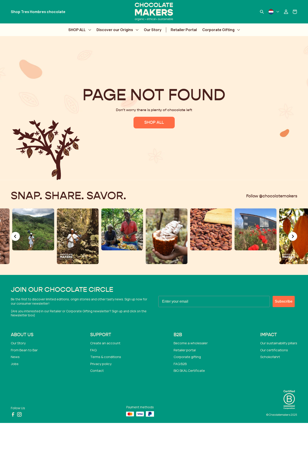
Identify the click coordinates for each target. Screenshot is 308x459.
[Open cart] (295, 11)
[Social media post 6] (165, 236)
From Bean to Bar (24, 350)
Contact (97, 370)
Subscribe (283, 301)
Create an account (105, 343)
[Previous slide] (15, 236)
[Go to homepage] (154, 12)
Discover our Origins (115, 29)
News (15, 356)
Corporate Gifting (218, 29)
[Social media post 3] (32, 229)
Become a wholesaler (191, 343)
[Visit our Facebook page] (13, 414)
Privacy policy (101, 363)
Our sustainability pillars (278, 343)
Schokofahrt (270, 356)
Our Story (152, 29)
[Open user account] (286, 11)
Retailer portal (185, 350)
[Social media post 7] (209, 229)
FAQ (93, 350)
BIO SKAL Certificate (189, 370)
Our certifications (274, 350)
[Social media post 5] (120, 229)
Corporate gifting (187, 356)
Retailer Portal (184, 29)
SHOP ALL (77, 29)
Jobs (14, 363)
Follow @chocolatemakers (271, 196)
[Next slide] (292, 236)
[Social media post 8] (254, 229)
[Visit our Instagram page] (19, 414)
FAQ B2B (180, 363)
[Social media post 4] (76, 236)
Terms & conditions (105, 356)
